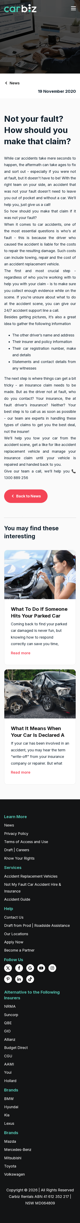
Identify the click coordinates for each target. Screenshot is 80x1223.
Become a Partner (19, 950)
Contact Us (13, 917)
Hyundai (11, 1107)
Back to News (28, 496)
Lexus (9, 1123)
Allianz (9, 1039)
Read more (20, 653)
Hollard (10, 1081)
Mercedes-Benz (17, 1149)
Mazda (10, 1141)
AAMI (9, 1064)
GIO (7, 1031)
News (15, 83)
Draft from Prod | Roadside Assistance (37, 925)
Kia (6, 1115)
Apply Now (13, 942)
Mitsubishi (12, 1158)
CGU (8, 1056)
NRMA (10, 1006)
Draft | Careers (16, 850)
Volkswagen (14, 1174)
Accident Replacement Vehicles (30, 876)
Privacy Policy (16, 833)
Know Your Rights (19, 858)
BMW (9, 1099)
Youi (7, 1072)
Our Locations (16, 934)
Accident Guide (17, 899)
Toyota (10, 1166)
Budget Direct (16, 1047)
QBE (8, 1023)
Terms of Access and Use (26, 842)
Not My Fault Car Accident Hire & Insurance (32, 887)
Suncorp (11, 1015)
